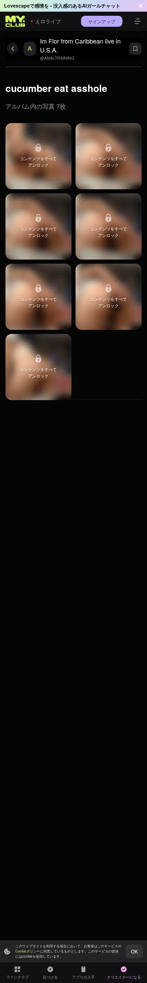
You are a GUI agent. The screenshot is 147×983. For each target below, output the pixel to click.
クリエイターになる (124, 977)
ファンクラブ (17, 977)
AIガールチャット (101, 5)
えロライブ (48, 21)
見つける (50, 977)
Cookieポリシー (27, 951)
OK (134, 951)
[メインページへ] (15, 21)
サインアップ (101, 21)
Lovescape (17, 5)
